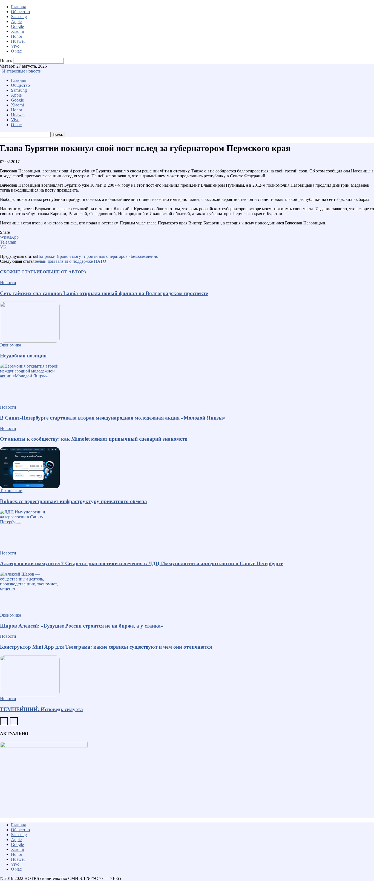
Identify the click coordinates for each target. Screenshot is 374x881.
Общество (20, 11)
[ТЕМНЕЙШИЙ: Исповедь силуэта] (187, 675)
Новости (8, 282)
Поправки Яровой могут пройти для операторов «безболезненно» (98, 256)
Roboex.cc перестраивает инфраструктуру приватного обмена (73, 501)
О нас (16, 51)
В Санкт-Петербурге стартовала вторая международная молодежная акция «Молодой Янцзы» (113, 418)
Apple (16, 21)
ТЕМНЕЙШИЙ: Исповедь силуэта (41, 709)
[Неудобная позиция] (187, 322)
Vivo (15, 46)
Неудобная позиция (23, 356)
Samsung (19, 16)
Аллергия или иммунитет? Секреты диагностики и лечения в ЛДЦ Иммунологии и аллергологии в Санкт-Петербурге (141, 563)
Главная (18, 6)
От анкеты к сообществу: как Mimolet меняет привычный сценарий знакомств (93, 439)
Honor (16, 36)
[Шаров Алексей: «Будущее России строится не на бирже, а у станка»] (187, 592)
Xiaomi (17, 31)
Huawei (18, 41)
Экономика (10, 345)
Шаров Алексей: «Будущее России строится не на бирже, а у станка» (81, 626)
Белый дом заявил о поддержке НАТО (70, 261)
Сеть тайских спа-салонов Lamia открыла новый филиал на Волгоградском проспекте (104, 293)
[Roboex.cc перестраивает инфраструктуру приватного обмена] (187, 467)
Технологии (11, 490)
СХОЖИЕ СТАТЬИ (20, 272)
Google (17, 26)
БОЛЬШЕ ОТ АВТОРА (63, 272)
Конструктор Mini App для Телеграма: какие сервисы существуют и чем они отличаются (106, 647)
